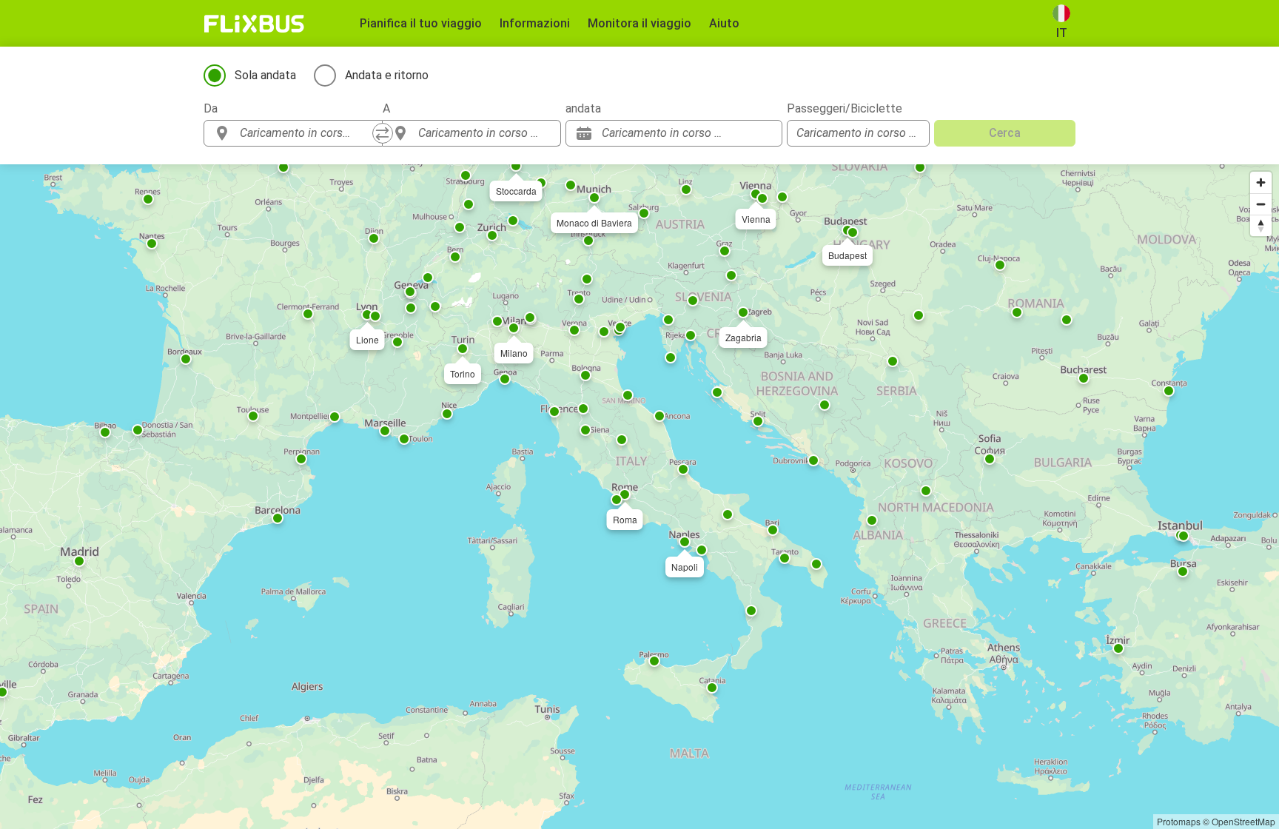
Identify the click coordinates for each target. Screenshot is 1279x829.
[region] (639, 496)
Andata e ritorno (387, 75)
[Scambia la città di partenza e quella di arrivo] (382, 133)
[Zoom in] (1261, 182)
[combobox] (306, 133)
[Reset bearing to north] (1261, 225)
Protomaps (1179, 821)
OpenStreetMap (1243, 821)
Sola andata (265, 75)
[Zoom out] (1261, 204)
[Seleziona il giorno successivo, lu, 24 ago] (764, 133)
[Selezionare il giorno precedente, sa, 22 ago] (742, 133)
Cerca (1005, 133)
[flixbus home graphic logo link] (254, 23)
